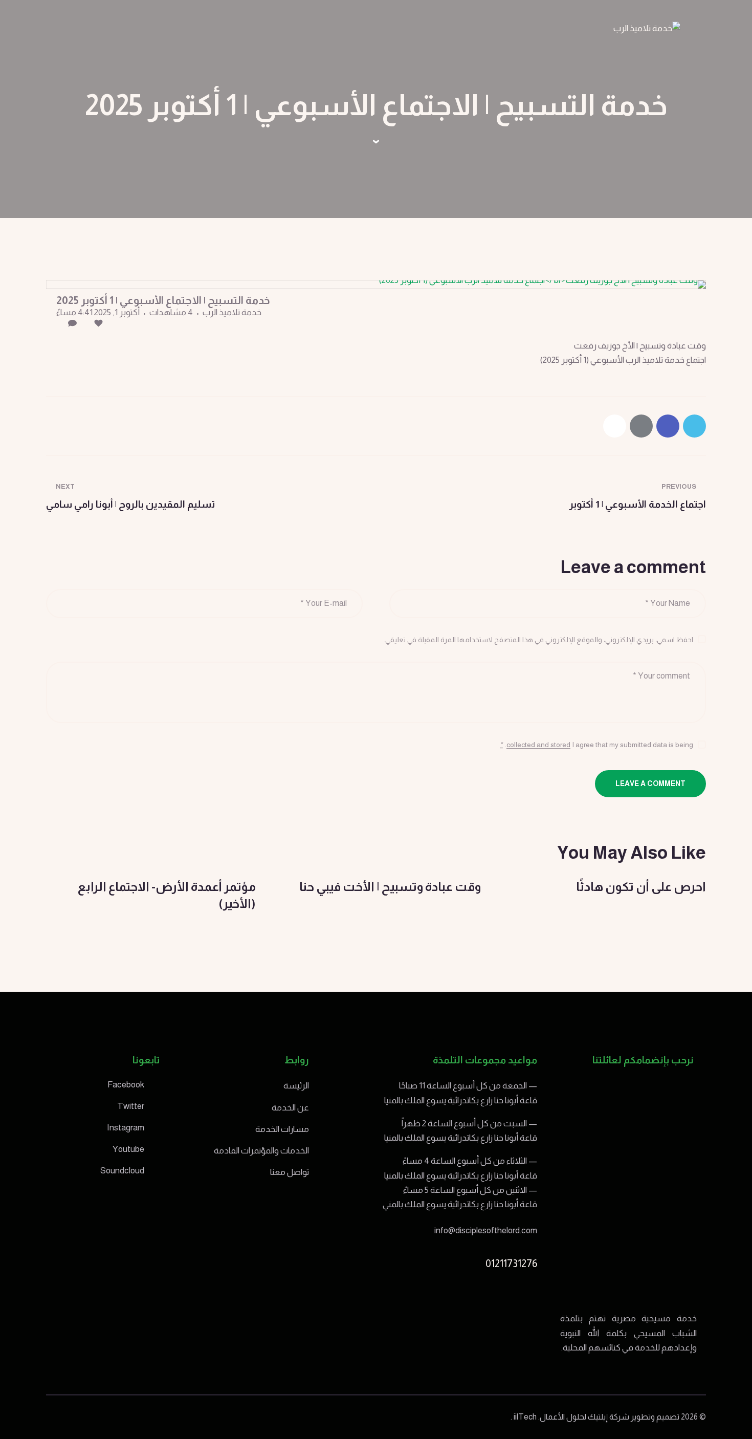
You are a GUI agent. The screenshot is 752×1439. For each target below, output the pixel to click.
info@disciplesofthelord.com (485, 1230)
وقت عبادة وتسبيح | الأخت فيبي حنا (390, 886)
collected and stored (538, 745)
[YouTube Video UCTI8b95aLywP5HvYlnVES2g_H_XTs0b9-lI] (376, 284)
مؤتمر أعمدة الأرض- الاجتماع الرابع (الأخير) (167, 895)
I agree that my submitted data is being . (597, 744)
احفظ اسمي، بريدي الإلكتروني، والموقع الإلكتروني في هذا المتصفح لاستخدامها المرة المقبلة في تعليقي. (538, 640)
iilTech (525, 1416)
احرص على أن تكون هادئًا (641, 886)
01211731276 (511, 1263)
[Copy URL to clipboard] (614, 426)
